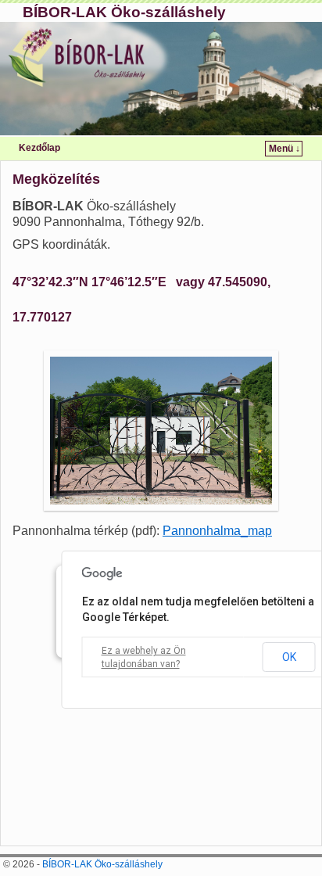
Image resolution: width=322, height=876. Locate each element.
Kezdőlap (39, 147)
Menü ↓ (284, 148)
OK (289, 657)
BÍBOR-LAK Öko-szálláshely (124, 12)
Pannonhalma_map (217, 530)
